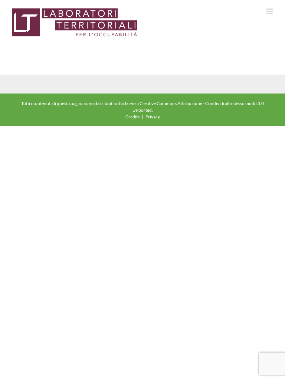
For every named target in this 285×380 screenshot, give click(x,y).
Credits (132, 116)
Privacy (152, 116)
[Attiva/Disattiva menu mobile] (270, 11)
